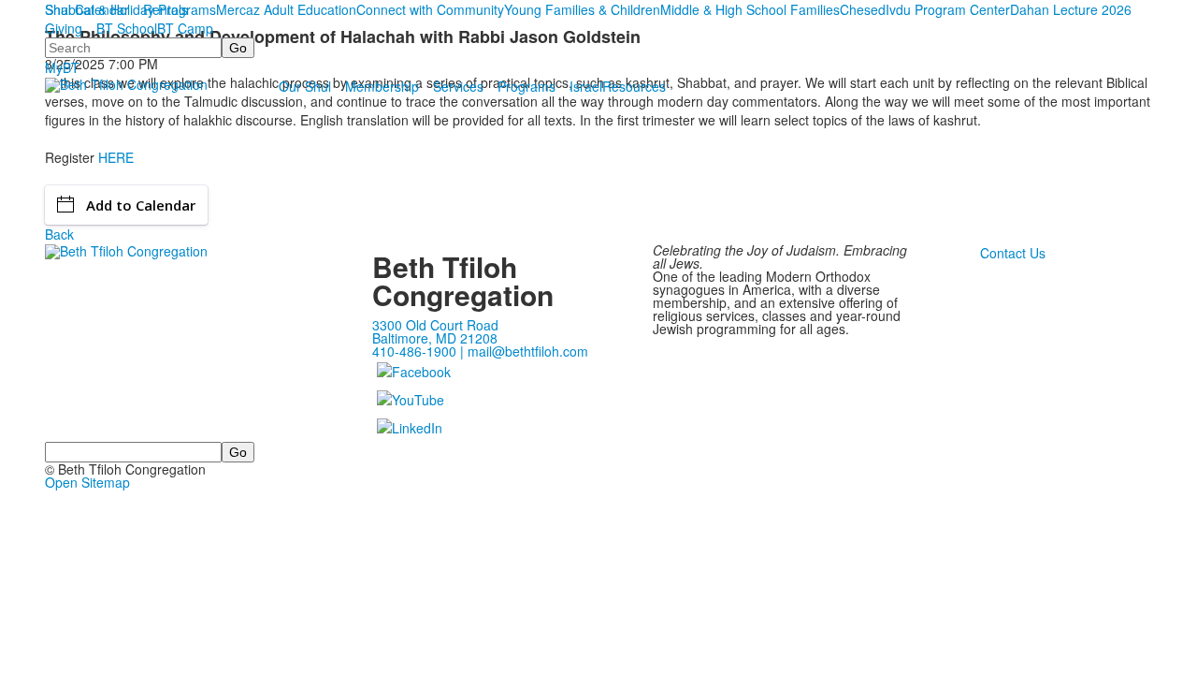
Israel (586, 86)
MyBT (62, 67)
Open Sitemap (87, 482)
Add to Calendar (140, 205)
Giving (63, 28)
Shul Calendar (87, 9)
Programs (526, 86)
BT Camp (185, 28)
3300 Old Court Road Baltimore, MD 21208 (435, 331)
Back (59, 234)
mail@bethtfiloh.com (528, 351)
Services (458, 86)
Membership (382, 86)
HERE (116, 157)
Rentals (165, 9)
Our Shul (305, 86)
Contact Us (1013, 252)
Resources (634, 86)
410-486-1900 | (420, 351)
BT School (126, 28)
